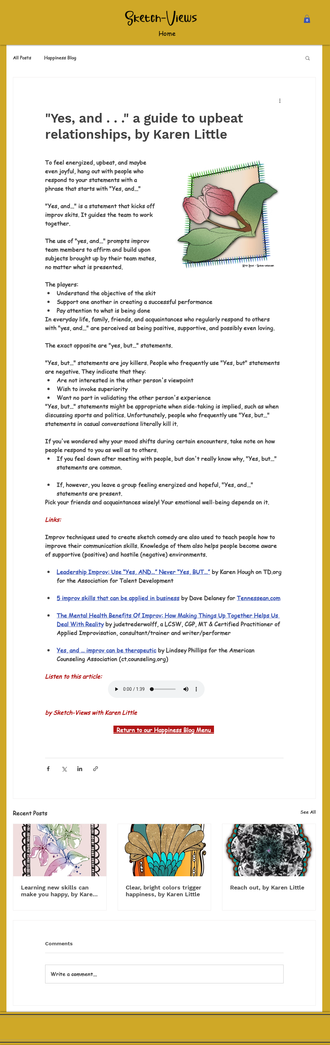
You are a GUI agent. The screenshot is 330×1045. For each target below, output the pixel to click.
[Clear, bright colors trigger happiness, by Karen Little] (164, 850)
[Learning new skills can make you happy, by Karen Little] (59, 850)
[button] (307, 19)
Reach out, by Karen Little (267, 887)
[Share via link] (95, 769)
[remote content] (164, 689)
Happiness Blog (60, 58)
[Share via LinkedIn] (80, 769)
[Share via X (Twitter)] (64, 769)
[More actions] (280, 101)
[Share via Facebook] (48, 769)
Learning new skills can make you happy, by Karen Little (58, 891)
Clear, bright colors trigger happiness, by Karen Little (163, 891)
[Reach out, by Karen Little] (268, 850)
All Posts (22, 58)
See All (308, 812)
